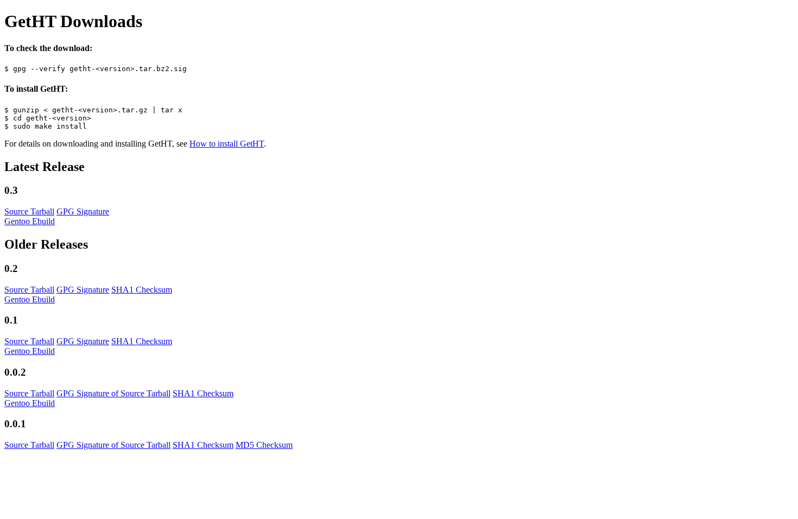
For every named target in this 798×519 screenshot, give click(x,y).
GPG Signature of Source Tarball (113, 393)
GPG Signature (82, 211)
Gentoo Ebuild (29, 221)
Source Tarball (29, 211)
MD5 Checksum (264, 445)
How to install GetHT (226, 143)
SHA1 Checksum (141, 289)
